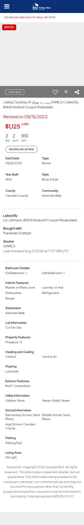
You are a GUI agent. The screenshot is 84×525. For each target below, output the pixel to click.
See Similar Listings (21, 149)
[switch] (55, 92)
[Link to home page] (42, 6)
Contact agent (14, 92)
